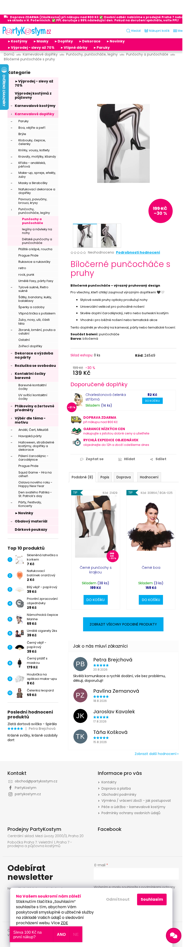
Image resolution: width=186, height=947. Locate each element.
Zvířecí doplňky (30, 346)
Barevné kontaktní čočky (32, 387)
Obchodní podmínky (118, 794)
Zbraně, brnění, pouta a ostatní (36, 332)
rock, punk (26, 275)
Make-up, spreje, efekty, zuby (37, 174)
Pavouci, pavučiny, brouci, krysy (32, 201)
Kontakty (108, 782)
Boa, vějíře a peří (31, 128)
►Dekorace (90, 41)
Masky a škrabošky (32, 183)
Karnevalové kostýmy (35, 105)
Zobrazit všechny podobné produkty (123, 624)
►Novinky (115, 41)
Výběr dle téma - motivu (30, 420)
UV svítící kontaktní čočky (32, 397)
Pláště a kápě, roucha (35, 249)
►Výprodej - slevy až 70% (31, 47)
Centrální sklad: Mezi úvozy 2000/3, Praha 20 (46, 836)
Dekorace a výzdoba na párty (34, 355)
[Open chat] (173, 935)
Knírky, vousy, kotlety (34, 150)
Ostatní (24, 340)
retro (22, 268)
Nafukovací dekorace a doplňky (36, 191)
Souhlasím (152, 899)
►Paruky (101, 47)
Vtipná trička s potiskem (36, 313)
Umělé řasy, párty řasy (35, 281)
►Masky (40, 41)
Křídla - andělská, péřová (32, 165)
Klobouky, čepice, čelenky (32, 142)
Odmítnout (118, 899)
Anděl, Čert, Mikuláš (33, 430)
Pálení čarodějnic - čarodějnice (33, 458)
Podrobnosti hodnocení (138, 252)
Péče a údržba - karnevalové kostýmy (133, 806)
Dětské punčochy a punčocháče (37, 241)
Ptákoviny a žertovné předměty (34, 408)
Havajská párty (30, 436)
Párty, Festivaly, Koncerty (30, 504)
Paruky (23, 121)
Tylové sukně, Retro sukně (33, 289)
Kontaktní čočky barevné (30, 375)
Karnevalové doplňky (34, 114)
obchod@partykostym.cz (36, 781)
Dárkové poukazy (31, 529)
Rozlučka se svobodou (35, 365)
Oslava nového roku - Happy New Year (35, 484)
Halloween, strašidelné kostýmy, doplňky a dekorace (36, 446)
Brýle (22, 134)
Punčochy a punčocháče (32, 221)
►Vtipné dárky (73, 47)
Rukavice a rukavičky (34, 262)
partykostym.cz (28, 794)
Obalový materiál (31, 521)
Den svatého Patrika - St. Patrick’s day (35, 494)
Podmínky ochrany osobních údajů (130, 813)
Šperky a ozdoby (31, 307)
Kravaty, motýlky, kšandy (37, 156)
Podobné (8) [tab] (82, 477)
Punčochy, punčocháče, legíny (34, 211)
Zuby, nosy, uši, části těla (34, 321)
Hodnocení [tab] (149, 477)
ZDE (64, 923)
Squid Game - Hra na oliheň (35, 474)
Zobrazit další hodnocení (155, 753)
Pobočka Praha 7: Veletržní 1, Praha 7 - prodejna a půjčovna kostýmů (40, 844)
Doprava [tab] (123, 477)
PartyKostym (25, 787)
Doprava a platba (116, 788)
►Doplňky (63, 41)
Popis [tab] (105, 477)
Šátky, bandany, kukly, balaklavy (35, 299)
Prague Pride (28, 255)
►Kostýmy (17, 41)
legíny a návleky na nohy (37, 231)
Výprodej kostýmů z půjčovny (33, 95)
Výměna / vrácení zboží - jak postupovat (136, 800)
